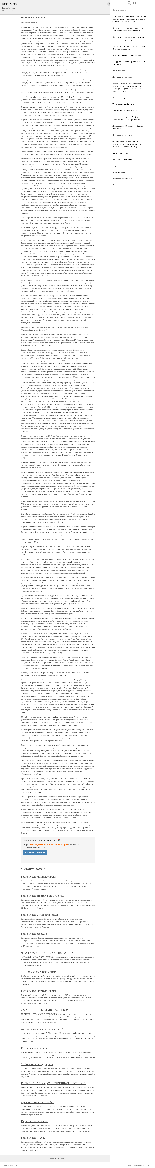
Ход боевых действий (120, 166)
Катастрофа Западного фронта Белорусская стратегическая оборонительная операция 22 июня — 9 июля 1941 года (129, 19)
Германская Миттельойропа (38, 876)
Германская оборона (34, 1048)
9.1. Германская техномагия (38, 971)
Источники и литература (122, 77)
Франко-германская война (37, 1102)
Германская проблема (34, 1121)
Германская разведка (34, 933)
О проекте (52, 1159)
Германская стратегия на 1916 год (42, 895)
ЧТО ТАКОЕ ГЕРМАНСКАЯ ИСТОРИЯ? (47, 952)
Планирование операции (122, 159)
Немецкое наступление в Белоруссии (126, 55)
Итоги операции (118, 70)
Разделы (61, 1159)
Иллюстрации (117, 185)
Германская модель (33, 1137)
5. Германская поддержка (37, 1064)
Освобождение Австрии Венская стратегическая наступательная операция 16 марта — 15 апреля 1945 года (128, 144)
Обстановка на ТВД (120, 153)
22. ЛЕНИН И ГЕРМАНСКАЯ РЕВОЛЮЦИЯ (49, 1010)
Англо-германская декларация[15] (42, 1029)
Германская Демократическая (40, 914)
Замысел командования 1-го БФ (124, 110)
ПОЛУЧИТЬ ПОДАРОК (35, 853)
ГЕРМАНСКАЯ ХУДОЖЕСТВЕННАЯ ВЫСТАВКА (53, 1083)
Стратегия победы (119, 98)
